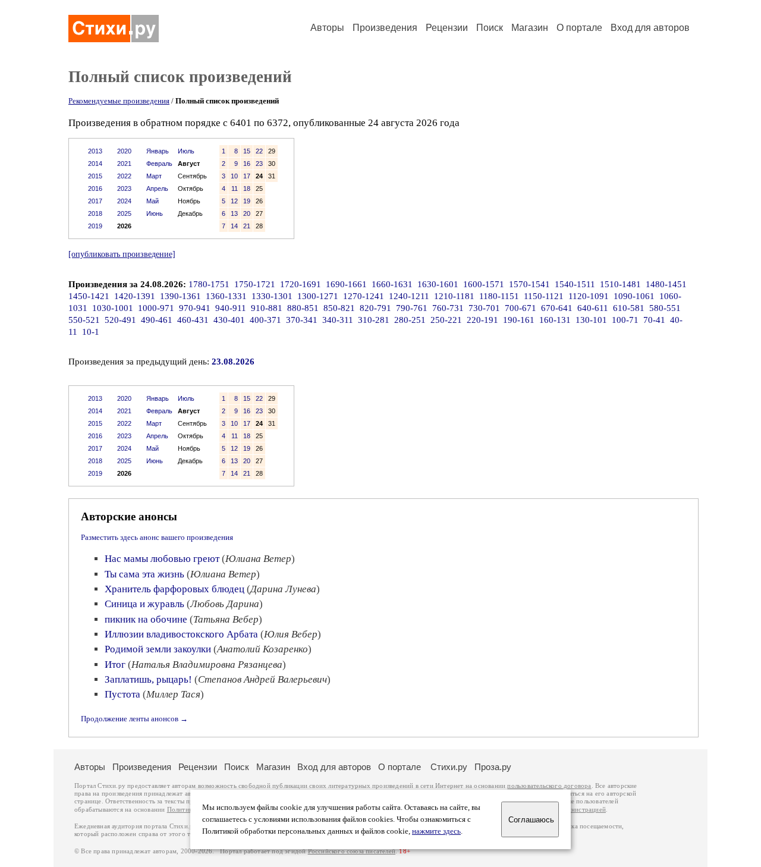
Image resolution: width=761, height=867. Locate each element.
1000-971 (156, 308)
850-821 (339, 308)
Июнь (154, 213)
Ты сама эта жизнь (144, 574)
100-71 (625, 320)
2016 (95, 188)
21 (246, 226)
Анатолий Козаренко (262, 649)
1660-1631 (392, 284)
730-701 (484, 308)
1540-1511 (575, 284)
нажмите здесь (436, 831)
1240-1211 (409, 296)
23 (259, 163)
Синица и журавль (144, 604)
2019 (95, 226)
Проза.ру (492, 767)
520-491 (120, 320)
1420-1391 (134, 296)
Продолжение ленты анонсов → (134, 718)
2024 (124, 201)
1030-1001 (112, 308)
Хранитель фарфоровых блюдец (174, 589)
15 (246, 151)
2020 (124, 151)
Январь (157, 151)
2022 (124, 176)
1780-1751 (208, 284)
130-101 (591, 320)
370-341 (301, 320)
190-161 (518, 320)
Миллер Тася (173, 694)
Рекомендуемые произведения (118, 100)
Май (152, 201)
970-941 (194, 308)
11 (234, 188)
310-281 (373, 320)
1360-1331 (226, 296)
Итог (115, 664)
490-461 (156, 320)
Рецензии (447, 28)
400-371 (265, 320)
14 (234, 226)
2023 (124, 188)
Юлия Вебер (290, 634)
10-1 (90, 332)
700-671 (520, 308)
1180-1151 (499, 296)
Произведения (385, 28)
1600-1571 (483, 284)
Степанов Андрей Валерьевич (262, 679)
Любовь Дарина (224, 604)
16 (246, 163)
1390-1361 (180, 296)
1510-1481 (620, 284)
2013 (95, 151)
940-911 (230, 308)
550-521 (84, 320)
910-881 (266, 308)
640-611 (592, 308)
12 (234, 201)
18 (246, 188)
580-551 (665, 308)
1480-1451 (666, 284)
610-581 (628, 308)
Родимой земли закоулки (158, 649)
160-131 (555, 320)
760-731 (448, 308)
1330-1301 (272, 296)
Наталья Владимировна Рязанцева (206, 664)
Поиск (489, 28)
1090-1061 (634, 296)
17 (246, 176)
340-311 (337, 320)
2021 (124, 163)
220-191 (482, 320)
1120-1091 (588, 296)
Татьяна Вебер (226, 619)
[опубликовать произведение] (121, 254)
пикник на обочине (146, 619)
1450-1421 (88, 296)
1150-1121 (544, 296)
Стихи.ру (448, 767)
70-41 (654, 320)
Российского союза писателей (351, 851)
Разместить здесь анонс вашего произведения (157, 537)
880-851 (303, 308)
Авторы (327, 28)
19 (246, 201)
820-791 (375, 308)
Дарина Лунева (283, 589)
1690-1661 (346, 284)
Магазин (529, 28)
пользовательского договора (549, 786)
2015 (95, 176)
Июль (186, 151)
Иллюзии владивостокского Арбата (181, 634)
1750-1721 (254, 284)
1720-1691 (300, 284)
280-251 (410, 320)
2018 (95, 213)
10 (234, 176)
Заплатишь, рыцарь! (148, 679)
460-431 (193, 320)
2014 (95, 163)
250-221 (446, 320)
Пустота (122, 694)
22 (259, 151)
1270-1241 (363, 296)
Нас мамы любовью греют (162, 558)
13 (234, 213)
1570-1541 (529, 284)
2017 (95, 201)
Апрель (157, 188)
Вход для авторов (650, 28)
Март (154, 176)
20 (246, 213)
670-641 (557, 308)
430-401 (229, 320)
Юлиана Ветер (258, 558)
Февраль (159, 163)
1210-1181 (454, 296)
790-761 (411, 308)
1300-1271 (317, 296)
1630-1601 (437, 284)
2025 (124, 213)
